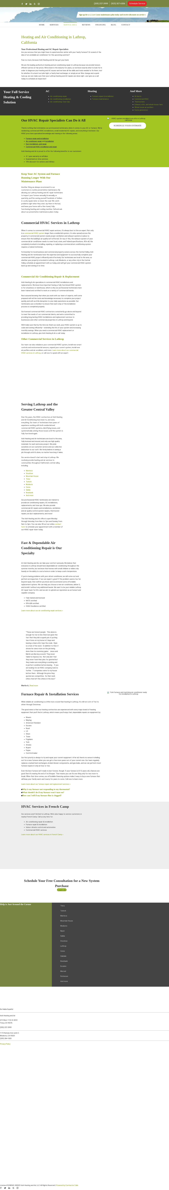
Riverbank (29, 493)
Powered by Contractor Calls (67, 1185)
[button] (45, 789)
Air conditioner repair (34, 141)
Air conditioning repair (58, 96)
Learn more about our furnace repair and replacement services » (45, 784)
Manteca (29, 471)
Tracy (28, 479)
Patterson (64, 976)
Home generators (141, 110)
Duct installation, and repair (36, 144)
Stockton (29, 473)
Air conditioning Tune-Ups (60, 102)
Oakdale (63, 956)
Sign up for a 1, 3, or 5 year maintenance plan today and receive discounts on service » (112, 15)
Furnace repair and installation (37, 139)
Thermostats (140, 102)
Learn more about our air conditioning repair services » (42, 611)
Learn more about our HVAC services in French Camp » (42, 834)
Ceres (28, 487)
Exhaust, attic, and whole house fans (149, 104)
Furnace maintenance (100, 99)
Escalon (63, 966)
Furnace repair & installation (103, 96)
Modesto (29, 484)
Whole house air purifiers (144, 107)
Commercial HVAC (142, 99)
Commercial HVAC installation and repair (41, 147)
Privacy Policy (5, 1044)
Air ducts (138, 96)
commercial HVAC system (34, 233)
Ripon (62, 931)
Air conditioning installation (60, 99)
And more (29, 495)
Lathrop (63, 946)
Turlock (29, 482)
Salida (28, 490)
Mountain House (32, 476)
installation (49, 141)
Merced (63, 971)
